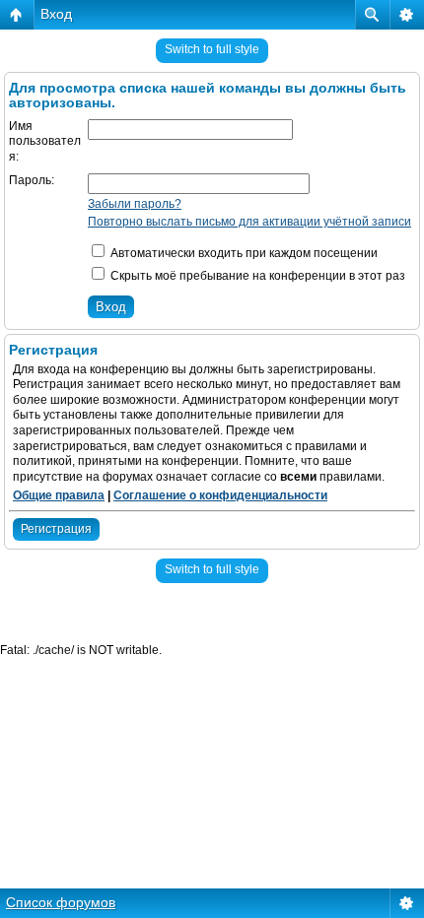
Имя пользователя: (45, 141)
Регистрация (56, 529)
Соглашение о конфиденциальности (220, 495)
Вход (56, 14)
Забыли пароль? (134, 204)
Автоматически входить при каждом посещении (242, 253)
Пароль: (31, 180)
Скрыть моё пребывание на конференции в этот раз (256, 276)
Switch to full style (212, 49)
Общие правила (59, 495)
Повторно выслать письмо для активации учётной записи (249, 222)
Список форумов (60, 902)
